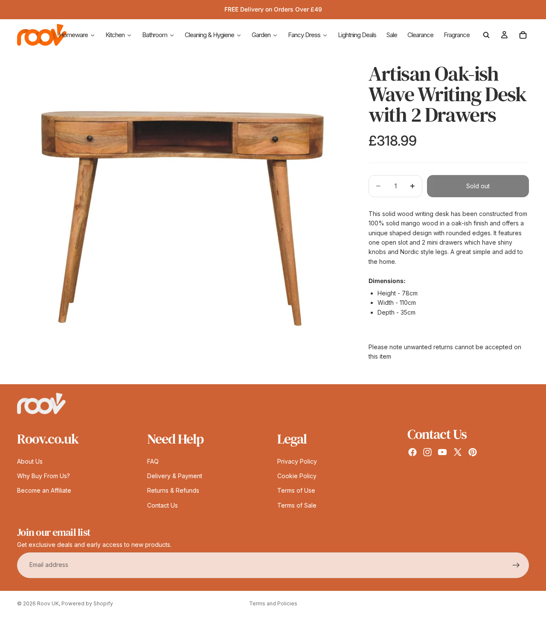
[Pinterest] (473, 452)
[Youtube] (442, 452)
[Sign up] (516, 565)
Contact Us (162, 505)
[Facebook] (412, 452)
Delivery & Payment (174, 475)
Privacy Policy (297, 461)
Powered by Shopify (87, 603)
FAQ (153, 461)
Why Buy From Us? (43, 475)
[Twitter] (458, 452)
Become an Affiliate (44, 490)
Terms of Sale (297, 505)
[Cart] (523, 35)
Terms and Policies (273, 603)
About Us (30, 461)
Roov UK (48, 603)
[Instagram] (427, 452)
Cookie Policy (297, 475)
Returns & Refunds (173, 490)
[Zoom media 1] (182, 218)
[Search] (486, 35)
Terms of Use (296, 490)
